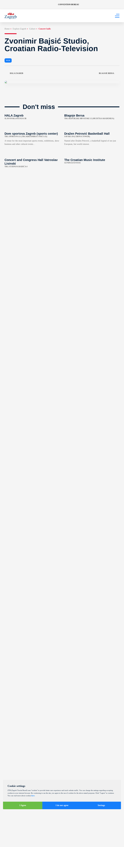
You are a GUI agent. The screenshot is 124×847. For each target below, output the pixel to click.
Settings (101, 805)
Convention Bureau (68, 4)
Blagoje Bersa (106, 73)
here (33, 796)
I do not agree (62, 805)
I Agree (23, 805)
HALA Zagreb (16, 73)
